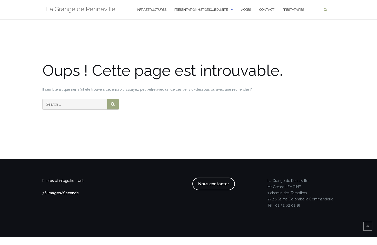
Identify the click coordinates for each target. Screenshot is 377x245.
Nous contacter (213, 183)
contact (266, 10)
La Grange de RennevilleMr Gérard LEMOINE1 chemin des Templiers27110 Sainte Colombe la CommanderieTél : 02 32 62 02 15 (300, 193)
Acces (246, 10)
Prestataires (293, 10)
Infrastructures (151, 10)
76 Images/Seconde (60, 193)
